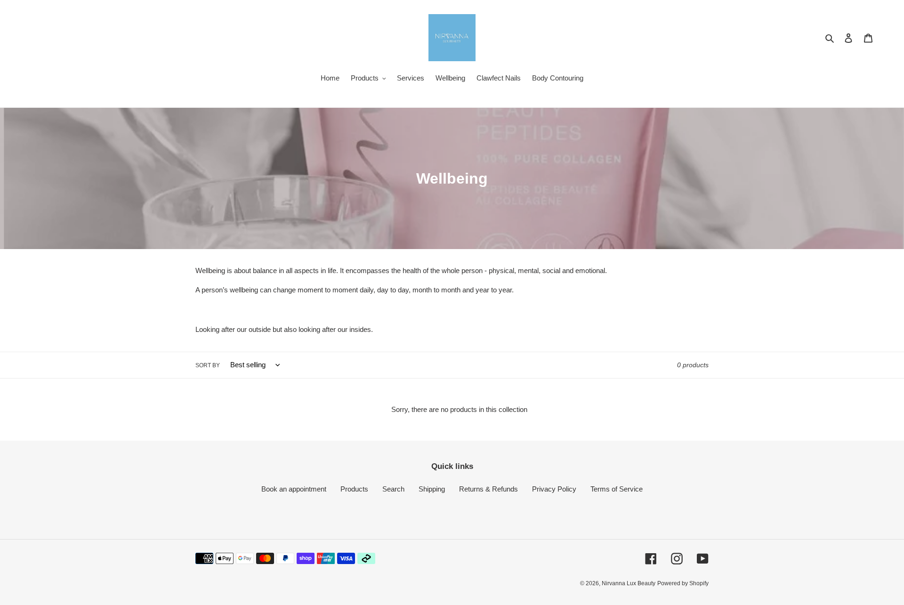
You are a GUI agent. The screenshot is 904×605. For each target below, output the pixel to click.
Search (393, 489)
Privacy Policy (554, 489)
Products (354, 489)
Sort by (207, 365)
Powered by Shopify (683, 583)
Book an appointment (293, 489)
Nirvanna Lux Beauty (628, 583)
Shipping (432, 489)
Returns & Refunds (488, 489)
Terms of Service (616, 489)
